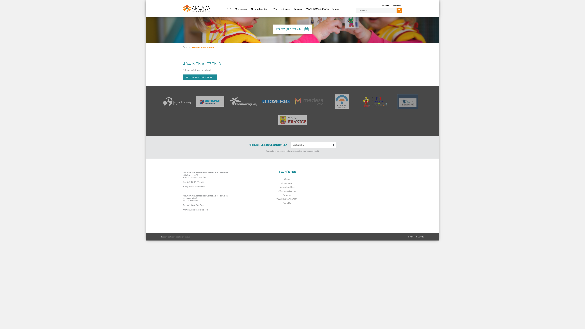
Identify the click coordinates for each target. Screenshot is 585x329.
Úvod (185, 47)
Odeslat (333, 145)
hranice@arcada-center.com (195, 210)
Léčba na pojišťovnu (281, 9)
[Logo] (196, 8)
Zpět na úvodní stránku (200, 77)
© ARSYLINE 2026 (416, 237)
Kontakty (336, 9)
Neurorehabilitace (260, 9)
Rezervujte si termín (288, 29)
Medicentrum (241, 9)
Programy (298, 9)
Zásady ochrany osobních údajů (175, 237)
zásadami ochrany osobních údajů (305, 151)
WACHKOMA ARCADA (317, 9)
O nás (229, 9)
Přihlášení (385, 6)
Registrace (396, 6)
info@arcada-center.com (194, 186)
